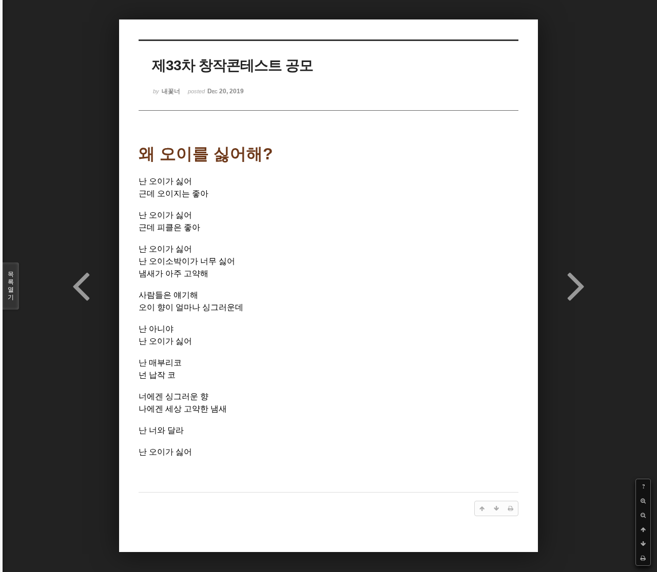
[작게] (643, 515)
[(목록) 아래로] (643, 544)
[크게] (643, 501)
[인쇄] (643, 558)
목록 (11, 286)
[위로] (643, 529)
